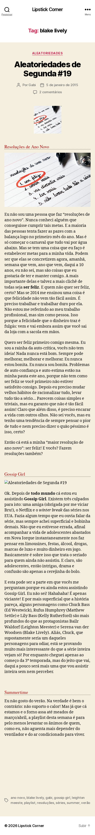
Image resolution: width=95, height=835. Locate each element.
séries (60, 803)
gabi (49, 797)
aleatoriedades (47, 53)
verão (85, 803)
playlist (29, 803)
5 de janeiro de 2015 (62, 85)
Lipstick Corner (47, 9)
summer (73, 803)
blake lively (35, 797)
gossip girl (62, 797)
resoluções (45, 803)
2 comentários (50, 92)
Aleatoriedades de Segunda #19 (47, 68)
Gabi (32, 85)
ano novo (18, 797)
